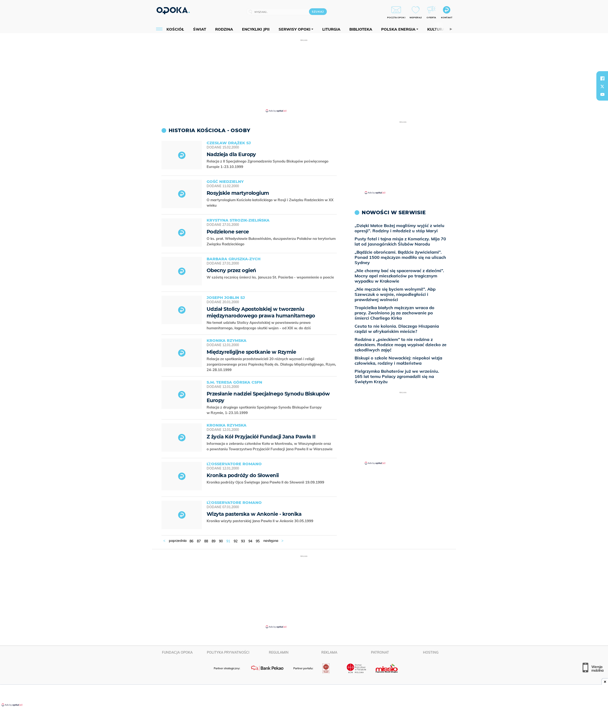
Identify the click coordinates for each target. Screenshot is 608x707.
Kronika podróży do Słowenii (243, 475)
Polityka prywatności (228, 652)
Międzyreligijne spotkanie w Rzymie (251, 352)
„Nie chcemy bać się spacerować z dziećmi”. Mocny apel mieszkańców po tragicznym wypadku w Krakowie (399, 276)
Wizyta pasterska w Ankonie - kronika (254, 514)
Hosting (430, 652)
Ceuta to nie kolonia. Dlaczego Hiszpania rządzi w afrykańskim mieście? (397, 328)
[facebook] (602, 78)
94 (250, 541)
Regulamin (279, 652)
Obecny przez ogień (231, 270)
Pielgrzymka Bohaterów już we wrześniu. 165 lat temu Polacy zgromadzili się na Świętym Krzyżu (397, 376)
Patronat (380, 652)
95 (258, 541)
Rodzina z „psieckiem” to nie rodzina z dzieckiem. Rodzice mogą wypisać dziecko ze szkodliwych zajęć (400, 345)
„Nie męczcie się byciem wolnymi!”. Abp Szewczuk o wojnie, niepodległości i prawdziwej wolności (395, 294)
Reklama (329, 652)
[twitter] (602, 86)
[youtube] (602, 94)
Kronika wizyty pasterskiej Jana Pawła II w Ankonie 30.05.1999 (260, 521)
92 (236, 541)
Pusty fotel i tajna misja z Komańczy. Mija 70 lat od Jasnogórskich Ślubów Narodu (400, 241)
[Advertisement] (304, 75)
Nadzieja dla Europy (231, 154)
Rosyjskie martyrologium (238, 193)
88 (206, 541)
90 (221, 541)
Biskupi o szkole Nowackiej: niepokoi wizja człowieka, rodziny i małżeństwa (398, 360)
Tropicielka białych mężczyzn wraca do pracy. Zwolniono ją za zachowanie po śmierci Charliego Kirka (394, 313)
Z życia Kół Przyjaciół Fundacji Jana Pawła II (261, 437)
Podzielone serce (228, 232)
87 (199, 541)
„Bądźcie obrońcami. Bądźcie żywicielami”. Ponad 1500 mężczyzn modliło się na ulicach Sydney (400, 257)
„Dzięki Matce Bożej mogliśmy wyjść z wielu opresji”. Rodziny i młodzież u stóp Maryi (399, 228)
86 (191, 541)
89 (213, 541)
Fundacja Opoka (177, 652)
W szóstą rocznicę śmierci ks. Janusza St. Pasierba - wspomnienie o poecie (271, 277)
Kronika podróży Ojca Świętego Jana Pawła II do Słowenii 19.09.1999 (266, 482)
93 (243, 541)
